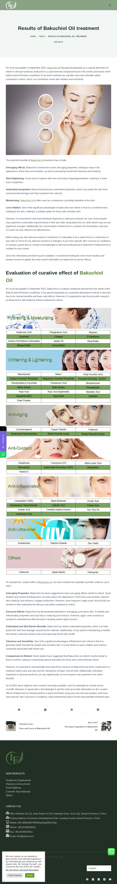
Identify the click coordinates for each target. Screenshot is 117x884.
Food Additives (13, 788)
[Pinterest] (72, 710)
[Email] (110, 879)
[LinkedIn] (98, 710)
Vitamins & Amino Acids (18, 784)
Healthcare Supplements (18, 780)
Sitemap (54, 857)
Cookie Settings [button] (14, 875)
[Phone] (99, 879)
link (61, 857)
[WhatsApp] (3, 454)
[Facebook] (19, 710)
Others (9, 795)
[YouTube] (104, 879)
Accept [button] (30, 875)
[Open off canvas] (110, 5)
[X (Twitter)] (45, 710)
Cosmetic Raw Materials (18, 791)
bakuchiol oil (53, 68)
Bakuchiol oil (27, 200)
